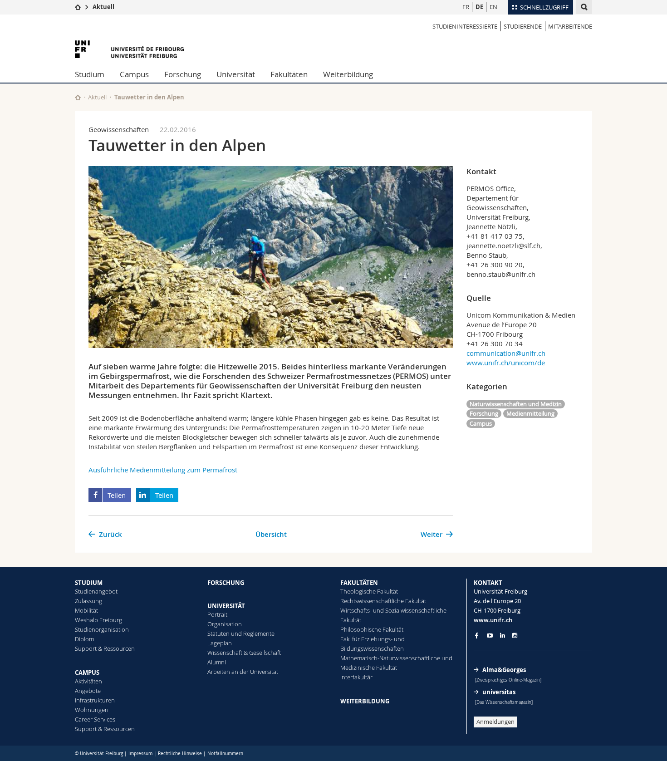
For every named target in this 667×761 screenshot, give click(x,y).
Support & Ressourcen (105, 648)
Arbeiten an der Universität (242, 672)
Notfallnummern (225, 753)
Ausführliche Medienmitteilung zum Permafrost (162, 469)
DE (479, 7)
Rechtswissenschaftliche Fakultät (383, 601)
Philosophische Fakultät (371, 629)
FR (465, 7)
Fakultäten (289, 74)
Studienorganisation (102, 629)
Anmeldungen (495, 721)
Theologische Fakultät (369, 591)
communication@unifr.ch (505, 353)
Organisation (224, 624)
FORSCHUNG (225, 583)
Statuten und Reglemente (241, 633)
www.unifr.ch (493, 620)
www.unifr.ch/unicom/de (505, 362)
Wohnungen (91, 710)
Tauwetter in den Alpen (149, 97)
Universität (235, 74)
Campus (134, 74)
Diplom (84, 639)
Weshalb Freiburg (98, 620)
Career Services (95, 719)
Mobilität (86, 610)
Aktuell (103, 7)
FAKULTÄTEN (359, 583)
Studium (89, 74)
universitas (498, 692)
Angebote (88, 691)
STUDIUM (89, 583)
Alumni (216, 662)
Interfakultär (356, 677)
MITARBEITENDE (570, 26)
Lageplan (219, 643)
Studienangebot (96, 591)
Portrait (217, 614)
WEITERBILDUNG (364, 701)
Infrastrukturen (95, 700)
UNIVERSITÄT (226, 606)
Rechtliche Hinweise (180, 753)
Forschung (182, 74)
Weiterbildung (348, 74)
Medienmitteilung (530, 413)
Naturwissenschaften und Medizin (516, 404)
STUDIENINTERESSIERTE (464, 26)
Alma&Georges (504, 670)
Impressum (140, 753)
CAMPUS (87, 672)
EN (493, 7)
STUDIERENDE (523, 26)
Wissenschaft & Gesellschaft (244, 652)
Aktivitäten (88, 681)
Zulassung (88, 601)
